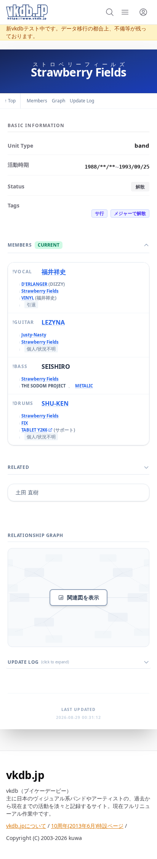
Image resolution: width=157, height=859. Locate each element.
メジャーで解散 (130, 213)
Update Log (82, 100)
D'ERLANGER (34, 284)
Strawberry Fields (40, 291)
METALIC (84, 386)
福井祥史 (54, 272)
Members (37, 100)
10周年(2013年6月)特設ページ (87, 825)
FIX (24, 423)
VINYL (27, 298)
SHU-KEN (55, 403)
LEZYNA (53, 322)
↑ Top (10, 100)
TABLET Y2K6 (34, 430)
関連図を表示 (83, 597)
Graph (58, 100)
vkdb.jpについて (26, 825)
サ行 (99, 213)
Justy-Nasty (33, 335)
